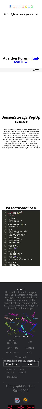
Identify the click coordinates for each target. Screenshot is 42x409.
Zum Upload (22, 370)
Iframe (35, 318)
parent (20, 315)
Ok (30, 364)
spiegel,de (28, 319)
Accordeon (12, 322)
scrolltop (14, 333)
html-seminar (26, 59)
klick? (8, 318)
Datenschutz (12, 352)
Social (15, 330)
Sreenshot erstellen (10, 370)
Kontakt (30, 347)
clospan (19, 318)
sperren (17, 323)
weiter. (6, 315)
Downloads (21, 357)
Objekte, (26, 315)
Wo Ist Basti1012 (12, 341)
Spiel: (33, 314)
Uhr (30, 341)
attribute (27, 333)
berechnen (28, 321)
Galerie (32, 330)
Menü (32, 70)
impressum (12, 347)
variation (13, 314)
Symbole (33, 327)
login (29, 352)
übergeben (10, 330)
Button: (9, 327)
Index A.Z (12, 376)
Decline (11, 364)
